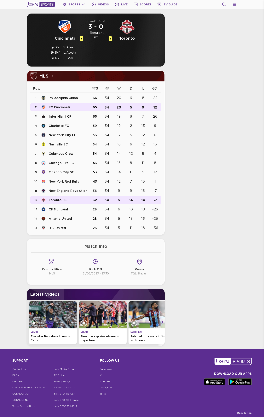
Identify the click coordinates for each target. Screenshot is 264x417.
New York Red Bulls (64, 181)
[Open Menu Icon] (234, 4)
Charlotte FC (59, 125)
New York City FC (62, 135)
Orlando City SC (61, 172)
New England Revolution (68, 190)
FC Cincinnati (59, 107)
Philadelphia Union (63, 98)
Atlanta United (60, 218)
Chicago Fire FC (61, 163)
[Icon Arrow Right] (162, 322)
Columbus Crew (61, 153)
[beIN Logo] (41, 4)
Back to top (244, 413)
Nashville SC (58, 144)
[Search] (224, 4)
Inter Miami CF (60, 116)
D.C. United (57, 228)
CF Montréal (58, 209)
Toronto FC (58, 200)
